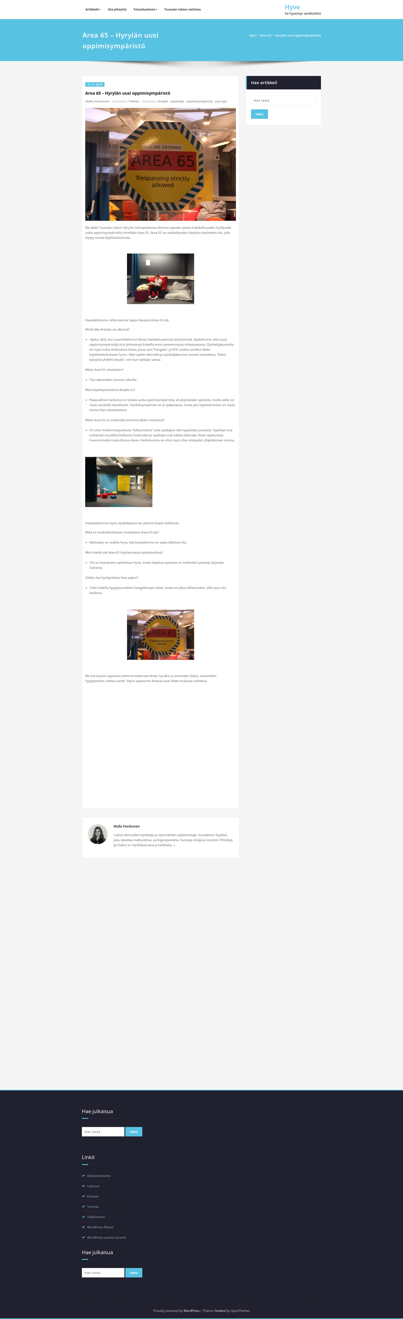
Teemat (93, 1206)
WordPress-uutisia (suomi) (106, 1237)
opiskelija (177, 101)
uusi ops (221, 101)
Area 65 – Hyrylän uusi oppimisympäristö (290, 35)
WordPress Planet (100, 1227)
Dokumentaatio (99, 1176)
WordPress (191, 1311)
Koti (253, 35)
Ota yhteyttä (117, 9)
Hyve (292, 7)
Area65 (163, 101)
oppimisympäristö (199, 101)
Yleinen (133, 101)
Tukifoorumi (96, 1217)
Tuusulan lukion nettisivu (182, 9)
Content (220, 1311)
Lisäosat (93, 1186)
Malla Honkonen (98, 101)
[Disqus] (160, 919)
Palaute (93, 1196)
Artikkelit (92, 9)
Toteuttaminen (144, 9)
